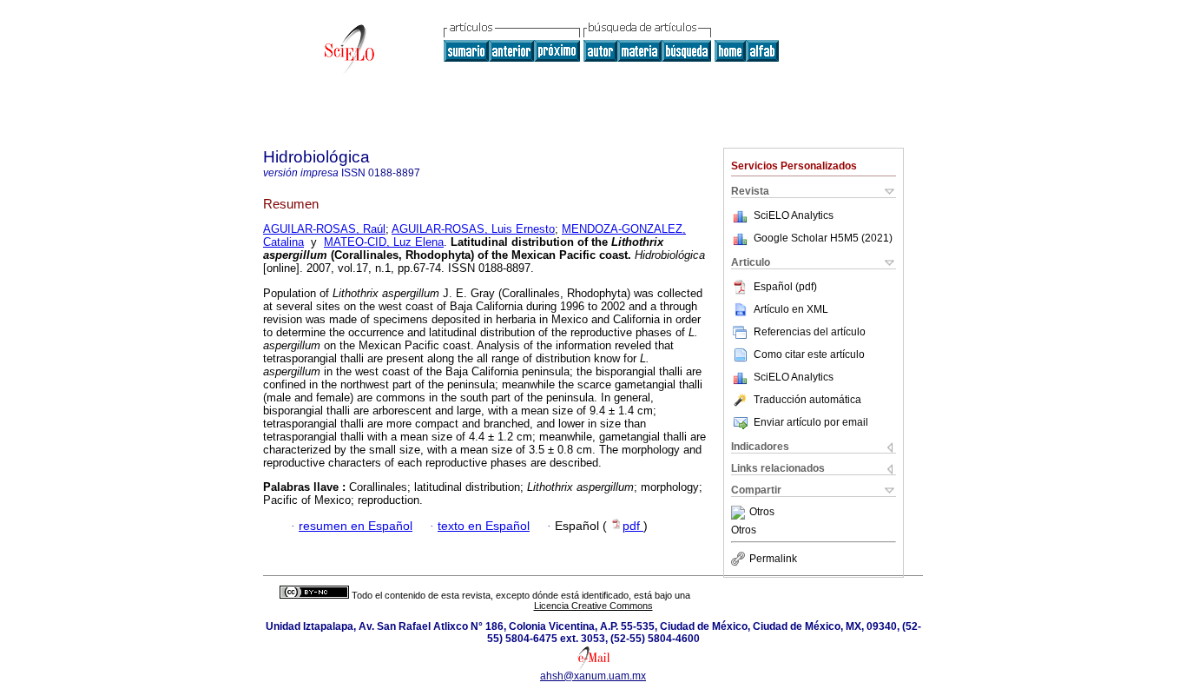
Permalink (773, 559)
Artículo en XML (791, 309)
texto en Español (484, 526)
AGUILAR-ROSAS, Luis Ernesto (473, 228)
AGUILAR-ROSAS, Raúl (324, 228)
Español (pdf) (785, 287)
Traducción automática (807, 400)
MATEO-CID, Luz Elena (384, 241)
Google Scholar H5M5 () (823, 238)
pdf (633, 526)
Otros (761, 513)
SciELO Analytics (793, 215)
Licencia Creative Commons (593, 605)
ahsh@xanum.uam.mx (593, 676)
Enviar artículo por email (811, 422)
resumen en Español (355, 526)
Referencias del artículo (810, 332)
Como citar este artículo (809, 354)
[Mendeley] (740, 513)
